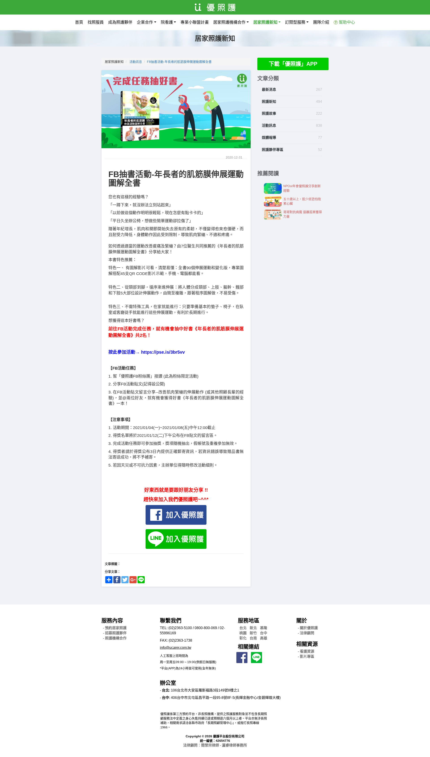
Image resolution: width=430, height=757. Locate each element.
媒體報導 (269, 138)
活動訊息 (135, 61)
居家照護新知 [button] (265, 22)
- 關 (308, 628)
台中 (263, 633)
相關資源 (307, 644)
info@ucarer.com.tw (175, 647)
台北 (243, 628)
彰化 (243, 638)
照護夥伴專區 (272, 150)
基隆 (263, 628)
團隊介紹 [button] (321, 22)
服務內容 (112, 620)
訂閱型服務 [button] (295, 22)
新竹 (253, 633)
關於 (301, 620)
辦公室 (168, 683)
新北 (253, 628)
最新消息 (269, 89)
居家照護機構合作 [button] (229, 22)
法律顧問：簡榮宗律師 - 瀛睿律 (215, 745)
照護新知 (269, 102)
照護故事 (269, 113)
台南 (253, 638)
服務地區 (248, 620)
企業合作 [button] (145, 22)
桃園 (243, 633)
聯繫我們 (170, 620)
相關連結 (248, 647)
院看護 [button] (167, 22)
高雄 (263, 638)
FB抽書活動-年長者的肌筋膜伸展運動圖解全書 (179, 61)
